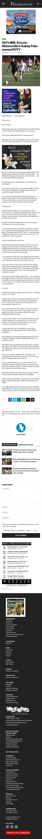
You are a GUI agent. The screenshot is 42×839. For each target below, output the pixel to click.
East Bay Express (11, 758)
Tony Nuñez (5, 53)
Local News (9, 650)
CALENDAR (9, 695)
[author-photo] (21, 428)
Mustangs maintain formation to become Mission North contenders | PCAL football (26, 471)
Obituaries (9, 684)
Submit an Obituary (12, 688)
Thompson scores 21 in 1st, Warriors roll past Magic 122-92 (11, 414)
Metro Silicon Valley (12, 761)
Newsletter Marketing (12, 747)
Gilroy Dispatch (10, 772)
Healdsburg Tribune (12, 774)
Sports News (10, 662)
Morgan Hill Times (11, 781)
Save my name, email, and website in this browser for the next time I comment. (20, 525)
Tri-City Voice (10, 789)
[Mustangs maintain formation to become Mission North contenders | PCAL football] (7, 470)
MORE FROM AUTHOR (26, 445)
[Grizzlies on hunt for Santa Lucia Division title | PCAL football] (7, 452)
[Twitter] (15, 400)
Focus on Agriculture (12, 677)
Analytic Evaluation (11, 745)
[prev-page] (3, 478)
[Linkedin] (19, 400)
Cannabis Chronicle (12, 800)
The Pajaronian (10, 787)
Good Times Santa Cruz (13, 759)
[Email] (28, 400)
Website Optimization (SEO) (14, 739)
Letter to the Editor (11, 625)
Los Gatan (9, 779)
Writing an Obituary (12, 690)
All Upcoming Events (12, 696)
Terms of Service (11, 632)
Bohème (8, 798)
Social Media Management (14, 741)
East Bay (8, 801)
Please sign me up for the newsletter (14, 530)
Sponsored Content (12, 743)
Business (8, 653)
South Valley (9, 803)
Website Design (10, 735)
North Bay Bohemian (12, 763)
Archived (8, 686)
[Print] (32, 400)
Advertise (9, 643)
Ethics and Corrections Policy (14, 634)
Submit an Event (11, 700)
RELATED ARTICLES (9, 445)
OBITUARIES (10, 682)
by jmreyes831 (6, 589)
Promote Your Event (12, 702)
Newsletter (9, 621)
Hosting (8, 737)
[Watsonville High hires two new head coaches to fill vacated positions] (7, 461)
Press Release (10, 626)
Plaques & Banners (11, 636)
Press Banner (10, 783)
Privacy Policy (10, 628)
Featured (8, 652)
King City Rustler (11, 778)
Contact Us (9, 623)
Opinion (8, 655)
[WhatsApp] (23, 400)
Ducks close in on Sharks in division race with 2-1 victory (30, 412)
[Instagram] (11, 826)
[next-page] (6, 478)
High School (9, 664)
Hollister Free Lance (12, 776)
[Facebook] (10, 400)
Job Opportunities (11, 810)
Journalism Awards (12, 812)
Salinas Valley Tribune (12, 785)
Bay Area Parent (11, 796)
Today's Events (10, 698)
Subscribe (9, 630)
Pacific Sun (9, 765)
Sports (4, 39)
